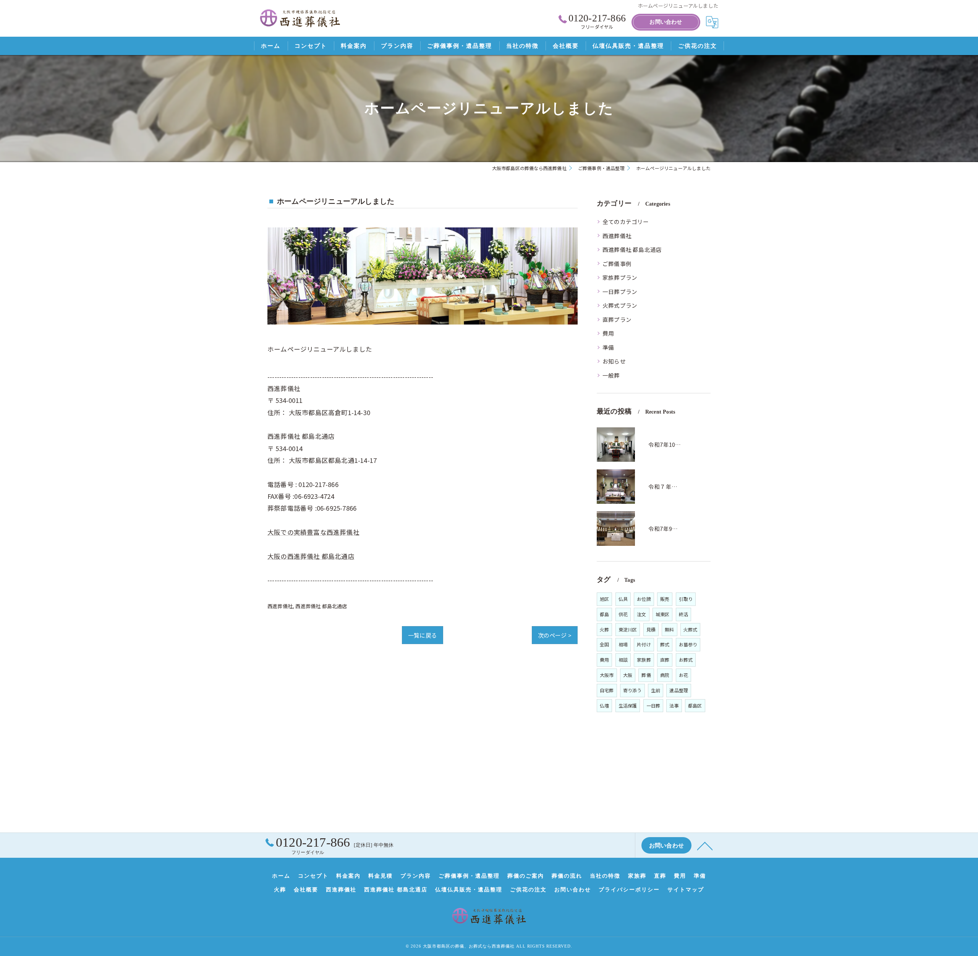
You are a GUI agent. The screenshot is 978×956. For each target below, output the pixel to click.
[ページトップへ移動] (704, 845)
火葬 (604, 629)
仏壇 (604, 705)
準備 (608, 347)
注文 (641, 614)
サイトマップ (685, 890)
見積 (651, 629)
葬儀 (646, 675)
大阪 (627, 675)
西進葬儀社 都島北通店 (321, 606)
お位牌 (644, 599)
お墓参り (688, 644)
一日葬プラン (619, 291)
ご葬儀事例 (616, 264)
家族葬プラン (619, 277)
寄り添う (632, 690)
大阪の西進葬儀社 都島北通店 (311, 556)
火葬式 (690, 629)
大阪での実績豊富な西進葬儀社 (313, 532)
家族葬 (644, 659)
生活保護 (628, 705)
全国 (604, 644)
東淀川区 (628, 629)
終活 (683, 614)
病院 (664, 675)
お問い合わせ (665, 22)
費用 (608, 333)
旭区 (604, 599)
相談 (623, 659)
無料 (669, 629)
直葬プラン (616, 319)
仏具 (623, 599)
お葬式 (686, 659)
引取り (686, 599)
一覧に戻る (422, 635)
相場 (623, 644)
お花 (683, 675)
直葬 (664, 659)
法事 (673, 705)
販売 (664, 599)
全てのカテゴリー (625, 221)
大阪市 (607, 675)
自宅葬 (607, 690)
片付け (644, 644)
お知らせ (614, 361)
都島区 (695, 705)
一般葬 (611, 375)
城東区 (663, 614)
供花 (623, 614)
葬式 (664, 644)
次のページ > (555, 635)
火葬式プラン (619, 305)
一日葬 (653, 705)
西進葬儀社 (280, 606)
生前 (655, 690)
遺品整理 (678, 690)
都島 (604, 614)
